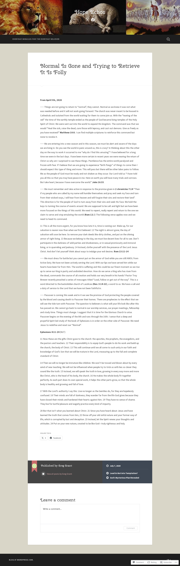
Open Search (168, 39)
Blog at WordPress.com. (21, 560)
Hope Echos (90, 11)
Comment (131, 528)
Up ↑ (169, 560)
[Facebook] (93, 19)
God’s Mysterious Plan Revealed (124, 477)
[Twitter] (87, 19)
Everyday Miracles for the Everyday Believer (36, 39)
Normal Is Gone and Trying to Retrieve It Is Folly (90, 69)
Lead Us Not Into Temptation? (124, 473)
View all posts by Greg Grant (59, 474)
